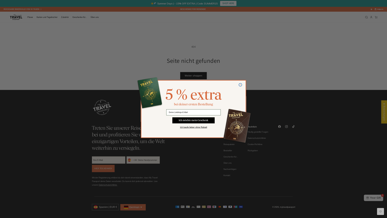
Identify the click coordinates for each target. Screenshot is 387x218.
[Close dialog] (240, 84)
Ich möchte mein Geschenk (193, 120)
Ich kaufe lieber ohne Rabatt (193, 127)
